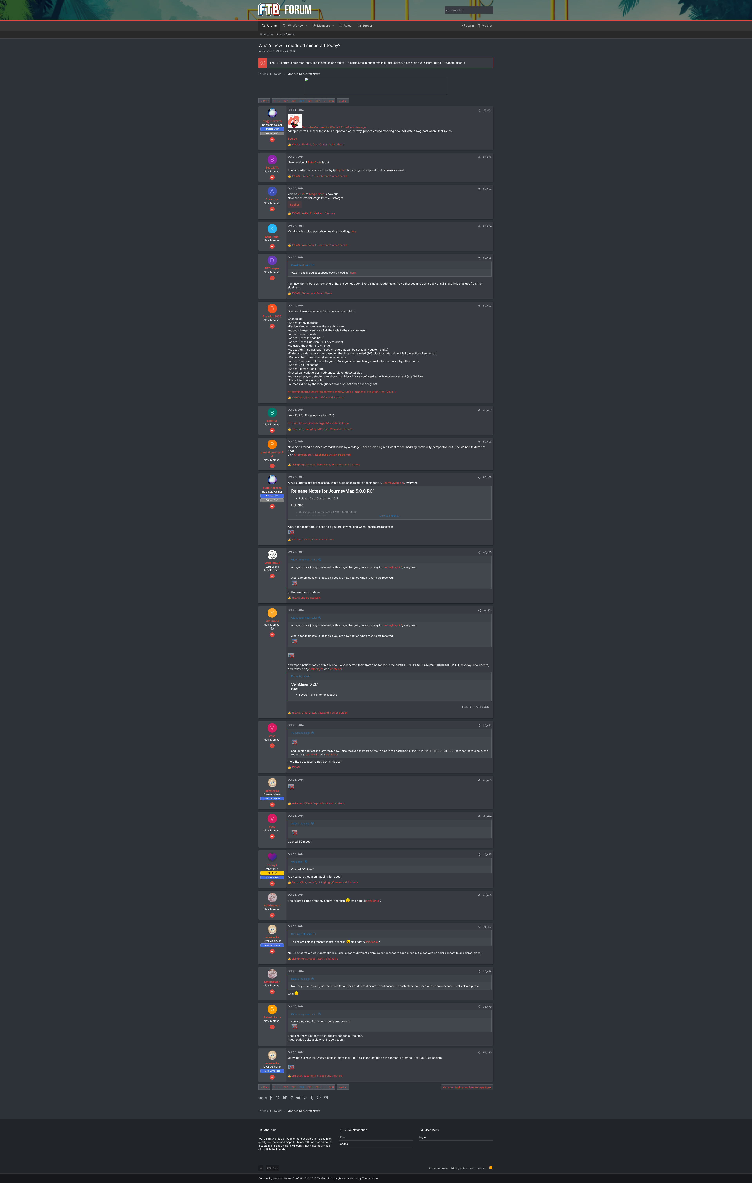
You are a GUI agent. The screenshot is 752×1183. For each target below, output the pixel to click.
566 (331, 100)
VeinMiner (336, 669)
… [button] (279, 100)
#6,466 (487, 305)
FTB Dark (272, 1168)
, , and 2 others (318, 397)
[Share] (479, 110)
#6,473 (487, 780)
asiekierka (372, 900)
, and (312, 293)
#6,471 (488, 610)
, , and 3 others (318, 144)
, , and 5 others (322, 429)
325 (309, 100)
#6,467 (487, 410)
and (306, 597)
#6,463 (487, 188)
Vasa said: (297, 861)
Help (472, 1168)
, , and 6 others (325, 882)
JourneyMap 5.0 (393, 482)
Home (342, 1137)
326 (317, 100)
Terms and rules (438, 1168)
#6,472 (487, 725)
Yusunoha (268, 50)
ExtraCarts (314, 162)
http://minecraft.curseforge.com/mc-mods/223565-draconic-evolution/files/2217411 (342, 391)
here (353, 231)
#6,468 (487, 441)
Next (341, 101)
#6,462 (487, 157)
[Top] (487, 1168)
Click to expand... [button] (389, 515)
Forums (343, 1143)
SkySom (341, 170)
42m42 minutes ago (353, 127)
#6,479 (487, 1006)
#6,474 (487, 816)
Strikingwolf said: (301, 933)
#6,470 (487, 552)
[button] (306, 25)
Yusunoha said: (300, 732)
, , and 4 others (313, 539)
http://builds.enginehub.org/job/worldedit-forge (318, 423)
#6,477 (487, 926)
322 (285, 100)
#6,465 (487, 257)
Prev (266, 101)
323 (293, 100)
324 (301, 100)
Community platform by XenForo (295, 1178)
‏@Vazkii (321, 127)
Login (422, 1137)
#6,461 (487, 110)
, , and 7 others (317, 1075)
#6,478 (487, 971)
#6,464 (487, 226)
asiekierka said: (300, 823)
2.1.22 (301, 194)
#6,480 (487, 1052)
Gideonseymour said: (304, 559)
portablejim (316, 669)
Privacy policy (459, 1168)
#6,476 (487, 895)
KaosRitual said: (300, 265)
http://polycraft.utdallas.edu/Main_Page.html (322, 454)
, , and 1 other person (320, 176)
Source (292, 138)
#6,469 (487, 477)
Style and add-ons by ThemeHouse (357, 1178)
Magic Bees (316, 194)
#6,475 (487, 854)
